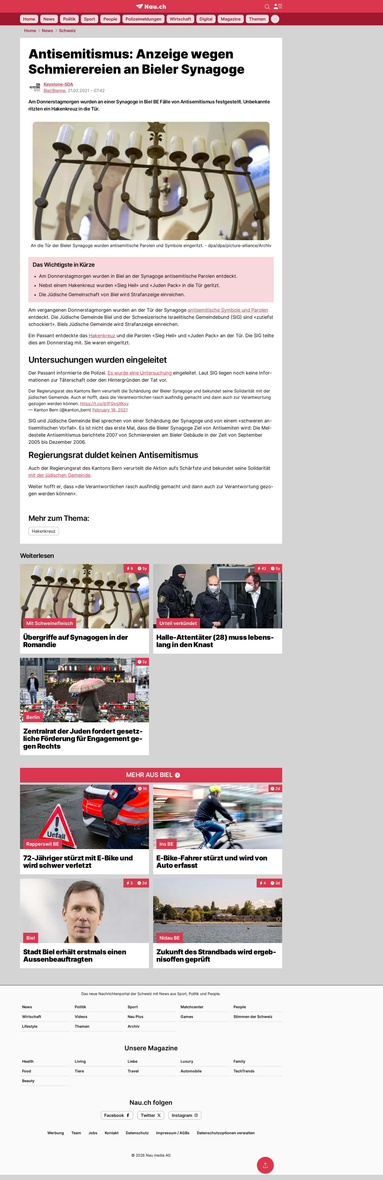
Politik (80, 1007)
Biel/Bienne (55, 90)
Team (76, 1133)
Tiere (79, 1071)
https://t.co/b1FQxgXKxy (104, 403)
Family (239, 1061)
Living (80, 1061)
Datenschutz (137, 1133)
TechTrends (244, 1071)
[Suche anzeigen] (267, 6)
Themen (82, 1026)
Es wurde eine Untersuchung (140, 373)
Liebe (132, 1061)
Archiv (134, 1026)
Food (26, 1071)
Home (30, 30)
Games (187, 1016)
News (47, 30)
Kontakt (111, 1133)
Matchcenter (192, 1007)
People (239, 1007)
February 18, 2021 (110, 409)
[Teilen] (265, 1165)
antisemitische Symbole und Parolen (228, 310)
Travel (133, 1071)
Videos (81, 1016)
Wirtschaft (31, 1016)
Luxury (187, 1061)
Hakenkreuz (102, 335)
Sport (133, 1007)
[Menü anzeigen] (277, 6)
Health (28, 1061)
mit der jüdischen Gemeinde (59, 475)
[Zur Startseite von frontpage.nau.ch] (151, 6)
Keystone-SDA (58, 84)
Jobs (92, 1133)
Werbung (55, 1133)
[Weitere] (275, 19)
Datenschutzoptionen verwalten (226, 1133)
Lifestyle (29, 1026)
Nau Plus (135, 1016)
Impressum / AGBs (173, 1133)
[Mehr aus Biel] (151, 775)
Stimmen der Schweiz (252, 1016)
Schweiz (67, 30)
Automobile (191, 1071)
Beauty (28, 1080)
